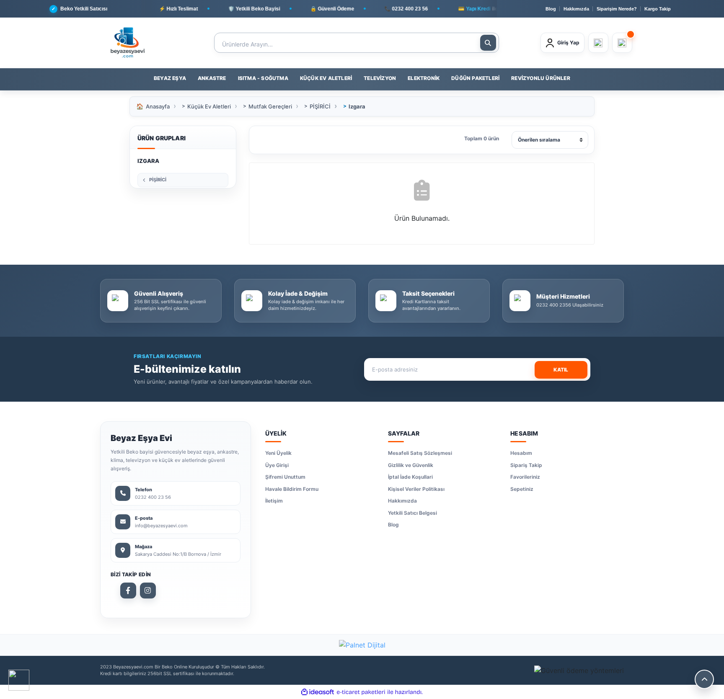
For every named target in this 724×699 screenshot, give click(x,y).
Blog (551, 8)
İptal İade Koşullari (410, 477)
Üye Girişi (277, 465)
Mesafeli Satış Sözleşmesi (420, 453)
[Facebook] (128, 590)
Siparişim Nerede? (617, 8)
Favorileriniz (525, 477)
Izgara (357, 106)
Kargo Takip (657, 8)
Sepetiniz (521, 489)
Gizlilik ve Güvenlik (410, 465)
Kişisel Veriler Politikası (416, 489)
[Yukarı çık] (704, 679)
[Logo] (127, 42)
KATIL (560, 369)
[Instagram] (148, 590)
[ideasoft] (317, 692)
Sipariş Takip (526, 465)
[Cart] (622, 43)
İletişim (274, 501)
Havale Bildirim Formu (291, 489)
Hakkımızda (576, 8)
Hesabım (521, 453)
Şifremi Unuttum (285, 477)
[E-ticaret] (360, 692)
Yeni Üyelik (278, 453)
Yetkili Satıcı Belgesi (412, 513)
